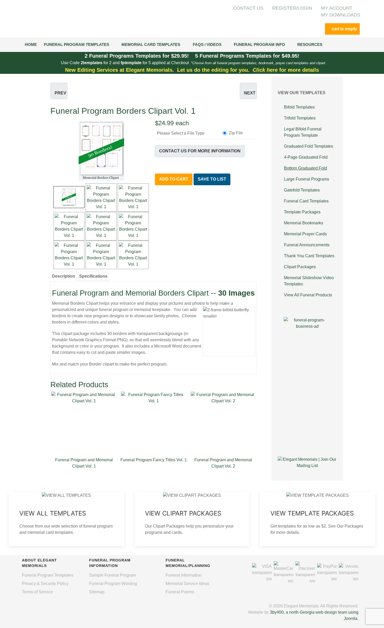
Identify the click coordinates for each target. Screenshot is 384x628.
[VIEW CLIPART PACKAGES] (192, 519)
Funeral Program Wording (113, 583)
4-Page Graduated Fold (306, 157)
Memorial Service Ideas (187, 583)
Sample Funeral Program (112, 575)
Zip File (236, 133)
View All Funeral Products (308, 295)
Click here (265, 70)
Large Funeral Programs (306, 179)
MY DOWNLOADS (340, 14)
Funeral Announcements (306, 245)
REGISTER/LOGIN (292, 8)
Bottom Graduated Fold (305, 168)
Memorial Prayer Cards (305, 234)
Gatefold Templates (302, 190)
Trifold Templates (300, 118)
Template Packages (302, 212)
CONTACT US (248, 8)
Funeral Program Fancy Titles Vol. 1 (153, 460)
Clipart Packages (300, 267)
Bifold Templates (299, 107)
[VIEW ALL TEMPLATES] (66, 519)
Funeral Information (184, 575)
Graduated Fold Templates (308, 146)
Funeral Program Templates (47, 575)
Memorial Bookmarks (303, 223)
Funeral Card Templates (306, 201)
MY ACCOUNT (336, 8)
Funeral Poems (180, 592)
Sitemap (96, 592)
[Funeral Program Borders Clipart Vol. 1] (101, 150)
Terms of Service (37, 592)
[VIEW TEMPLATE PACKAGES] (317, 519)
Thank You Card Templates (309, 256)
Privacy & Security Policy (45, 583)
